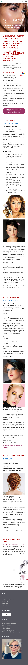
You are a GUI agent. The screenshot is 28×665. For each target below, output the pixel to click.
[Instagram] (9, 614)
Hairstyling (7, 459)
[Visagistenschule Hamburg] (1, 1)
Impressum (5, 603)
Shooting (4, 605)
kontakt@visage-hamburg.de (13, 631)
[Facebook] (3, 614)
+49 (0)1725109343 (11, 630)
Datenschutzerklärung (7, 599)
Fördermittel (5, 601)
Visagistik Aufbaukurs (12, 301)
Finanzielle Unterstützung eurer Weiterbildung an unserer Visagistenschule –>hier (14, 111)
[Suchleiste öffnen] (19, 1)
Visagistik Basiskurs (11, 123)
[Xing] (6, 614)
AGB (3, 597)
